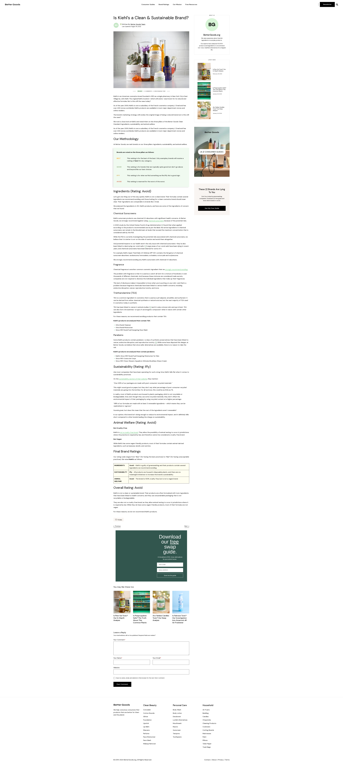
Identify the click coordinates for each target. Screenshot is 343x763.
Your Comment (119, 640)
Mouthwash (177, 723)
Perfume (146, 733)
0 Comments (148, 91)
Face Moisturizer (149, 737)
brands (140, 91)
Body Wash (177, 710)
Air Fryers (206, 710)
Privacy (220, 760)
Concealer (147, 710)
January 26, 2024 (217, 94)
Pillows (205, 740)
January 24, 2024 (217, 113)
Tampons (176, 733)
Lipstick (146, 723)
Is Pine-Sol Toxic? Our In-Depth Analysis (120, 617)
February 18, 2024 (217, 74)
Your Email (156, 658)
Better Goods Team (138, 24)
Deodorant (177, 716)
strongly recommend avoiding (176, 269)
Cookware (206, 727)
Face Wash (147, 740)
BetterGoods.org (211, 34)
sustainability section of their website (133, 379)
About (214, 760)
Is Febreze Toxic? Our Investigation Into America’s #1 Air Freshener (179, 619)
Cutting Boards (208, 730)
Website (116, 668)
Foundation (147, 720)
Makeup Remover (149, 744)
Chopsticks (207, 720)
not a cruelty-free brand (129, 432)
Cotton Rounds (149, 713)
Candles (206, 716)
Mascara (146, 730)
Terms (227, 760)
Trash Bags (207, 747)
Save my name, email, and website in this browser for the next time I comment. (140, 678)
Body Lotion (177, 713)
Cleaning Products (209, 723)
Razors (175, 727)
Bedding (206, 713)
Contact (207, 760)
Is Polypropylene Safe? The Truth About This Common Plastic (140, 619)
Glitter (145, 716)
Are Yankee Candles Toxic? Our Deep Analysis (161, 617)
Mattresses (207, 733)
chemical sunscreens (156, 221)
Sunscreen (177, 730)
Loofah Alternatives (180, 720)
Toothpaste (177, 737)
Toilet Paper (207, 744)
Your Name (117, 658)
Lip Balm (146, 727)
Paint (204, 737)
